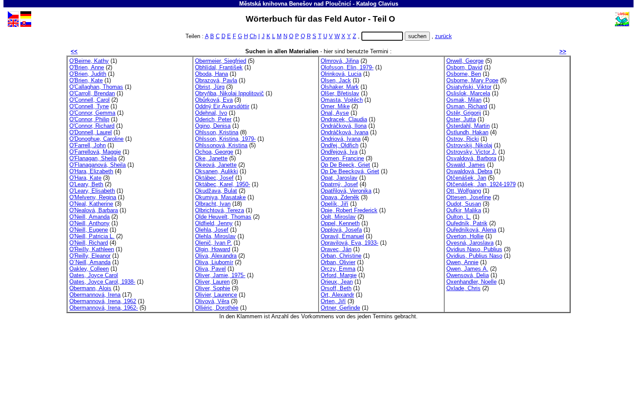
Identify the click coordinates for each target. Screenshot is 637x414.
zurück (443, 36)
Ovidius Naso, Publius (474, 249)
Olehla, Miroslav (215, 236)
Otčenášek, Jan (466, 178)
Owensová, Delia (467, 275)
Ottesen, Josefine (468, 197)
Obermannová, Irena (94, 294)
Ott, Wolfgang (463, 191)
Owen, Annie (462, 262)
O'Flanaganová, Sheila (97, 165)
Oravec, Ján (336, 249)
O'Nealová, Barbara (93, 210)
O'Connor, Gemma (92, 113)
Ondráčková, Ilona (344, 126)
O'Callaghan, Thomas (96, 87)
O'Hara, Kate (85, 178)
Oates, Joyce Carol (93, 275)
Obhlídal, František (219, 67)
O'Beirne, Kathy (89, 61)
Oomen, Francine (342, 158)
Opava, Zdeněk (340, 197)
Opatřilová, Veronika (346, 191)
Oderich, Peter (213, 119)
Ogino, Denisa (213, 126)
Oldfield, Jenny (214, 223)
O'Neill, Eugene (88, 229)
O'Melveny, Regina (92, 197)
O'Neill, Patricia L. (91, 236)
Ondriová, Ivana (341, 139)
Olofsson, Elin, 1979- (347, 67)
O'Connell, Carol (89, 100)
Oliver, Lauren (212, 281)
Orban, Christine (341, 255)
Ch (253, 36)
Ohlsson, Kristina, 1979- (225, 139)
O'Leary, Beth (86, 184)
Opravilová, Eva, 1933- (349, 242)
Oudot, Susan (463, 204)
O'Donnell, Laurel (90, 132)
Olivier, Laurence (216, 294)
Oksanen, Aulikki (216, 171)
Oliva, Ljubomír (214, 262)
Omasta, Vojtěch (342, 100)
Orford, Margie (339, 275)
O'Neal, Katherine (91, 204)
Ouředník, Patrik (467, 223)
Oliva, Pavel (210, 268)
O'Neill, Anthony (89, 223)
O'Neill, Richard (88, 242)
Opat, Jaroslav (339, 178)
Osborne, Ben (463, 74)
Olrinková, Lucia (341, 74)
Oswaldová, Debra (469, 171)
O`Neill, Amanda (89, 262)
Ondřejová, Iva (339, 152)
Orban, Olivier (338, 262)
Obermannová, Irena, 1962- (103, 307)
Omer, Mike (335, 106)
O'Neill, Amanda (89, 216)
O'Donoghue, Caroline (96, 139)
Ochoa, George (214, 152)
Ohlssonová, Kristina (221, 145)
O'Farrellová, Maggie (95, 152)
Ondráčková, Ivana (344, 132)
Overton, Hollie (465, 236)
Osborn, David (464, 67)
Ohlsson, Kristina (216, 132)
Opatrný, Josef (339, 184)
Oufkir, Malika (463, 210)
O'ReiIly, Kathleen (91, 249)
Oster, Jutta (461, 119)
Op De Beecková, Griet (350, 171)
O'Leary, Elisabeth (92, 191)
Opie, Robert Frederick (349, 210)
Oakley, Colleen (89, 268)
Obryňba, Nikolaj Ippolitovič (229, 93)
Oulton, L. (458, 216)
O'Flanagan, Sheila (93, 158)
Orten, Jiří (333, 301)
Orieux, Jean (337, 281)
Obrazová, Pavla (216, 80)
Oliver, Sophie (212, 288)
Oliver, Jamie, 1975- (220, 275)
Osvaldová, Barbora (471, 158)
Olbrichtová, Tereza (219, 210)
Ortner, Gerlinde (340, 307)
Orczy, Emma (338, 268)
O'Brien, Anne (86, 67)
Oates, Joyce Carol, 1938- (102, 281)
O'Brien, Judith (87, 74)
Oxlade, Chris (463, 288)
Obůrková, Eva (214, 100)
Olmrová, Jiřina (340, 61)
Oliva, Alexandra (216, 255)
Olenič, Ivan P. (213, 242)
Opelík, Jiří (334, 204)
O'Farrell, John (87, 145)
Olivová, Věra (212, 301)
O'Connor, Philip (89, 119)
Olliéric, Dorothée (216, 307)
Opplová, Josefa (341, 229)
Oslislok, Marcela (468, 93)
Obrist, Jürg (209, 87)
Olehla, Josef (211, 229)
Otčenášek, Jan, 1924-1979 (481, 184)
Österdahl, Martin (468, 126)
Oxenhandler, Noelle (471, 281)
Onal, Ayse (335, 113)
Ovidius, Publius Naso (474, 255)
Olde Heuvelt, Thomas (223, 216)
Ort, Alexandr (337, 294)
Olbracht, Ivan (213, 204)
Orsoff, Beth (336, 288)
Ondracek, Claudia (344, 119)
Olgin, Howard (212, 249)
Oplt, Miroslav (338, 216)
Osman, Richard (466, 106)
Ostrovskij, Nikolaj (469, 145)
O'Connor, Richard (91, 126)
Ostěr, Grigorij (463, 113)
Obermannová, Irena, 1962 (102, 301)
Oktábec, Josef (214, 178)
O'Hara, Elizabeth (91, 171)
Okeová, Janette (216, 165)
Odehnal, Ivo (211, 113)
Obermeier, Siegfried (220, 61)
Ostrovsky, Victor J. (471, 152)
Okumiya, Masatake (220, 197)
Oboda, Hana (211, 74)
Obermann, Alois (90, 288)
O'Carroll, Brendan (92, 93)
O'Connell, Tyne (89, 106)
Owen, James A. (467, 268)
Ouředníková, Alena (471, 229)
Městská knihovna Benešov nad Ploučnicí (295, 3)
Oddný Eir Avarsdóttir (222, 106)
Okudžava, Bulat (216, 191)
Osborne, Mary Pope (472, 80)
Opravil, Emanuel (342, 236)
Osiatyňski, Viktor (468, 87)
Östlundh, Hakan (467, 132)
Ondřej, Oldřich (339, 145)
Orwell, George (465, 61)
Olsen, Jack (336, 80)
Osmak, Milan (463, 100)
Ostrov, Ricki (462, 139)
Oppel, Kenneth (340, 223)
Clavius (388, 3)
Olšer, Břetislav (340, 93)
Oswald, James (465, 165)
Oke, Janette (211, 158)
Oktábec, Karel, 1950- (222, 184)
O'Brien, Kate (86, 80)
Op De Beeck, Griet (345, 165)
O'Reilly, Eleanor (89, 255)
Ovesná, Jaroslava (470, 242)
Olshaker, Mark (340, 87)
